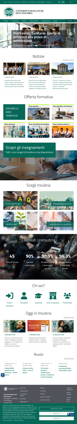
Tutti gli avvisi (69, 358)
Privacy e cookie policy (7, 420)
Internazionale (46, 21)
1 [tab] (34, 45)
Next (70, 33)
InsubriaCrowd (20, 221)
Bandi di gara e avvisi (69, 399)
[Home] (24, 12)
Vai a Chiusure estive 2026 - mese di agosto (29, 370)
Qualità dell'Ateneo (20, 200)
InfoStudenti (49, 2)
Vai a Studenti (24, 298)
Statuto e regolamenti (70, 389)
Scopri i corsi (65, 173)
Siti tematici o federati (23, 395)
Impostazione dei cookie (56, 408)
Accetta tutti (56, 418)
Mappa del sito (24, 402)
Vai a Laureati (38, 298)
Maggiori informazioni (38, 40)
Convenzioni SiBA (44, 400)
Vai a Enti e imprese (53, 298)
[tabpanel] (38, 35)
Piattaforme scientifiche (56, 200)
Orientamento (25, 2)
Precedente (6, 33)
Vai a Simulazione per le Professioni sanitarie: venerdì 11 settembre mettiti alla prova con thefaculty (38, 334)
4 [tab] (41, 45)
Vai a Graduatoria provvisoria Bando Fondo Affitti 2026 (66, 370)
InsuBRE (42, 394)
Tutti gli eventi (68, 317)
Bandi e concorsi (69, 393)
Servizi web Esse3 (32, 2)
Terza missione (34, 21)
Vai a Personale (67, 298)
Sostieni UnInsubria (45, 397)
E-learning (43, 391)
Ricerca (24, 21)
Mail (63, 2)
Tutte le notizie (68, 60)
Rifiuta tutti (56, 413)
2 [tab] (36, 45)
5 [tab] (43, 45)
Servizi (55, 21)
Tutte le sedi (11, 2)
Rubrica (5, 2)
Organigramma (24, 391)
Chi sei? (70, 21)
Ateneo (6, 21)
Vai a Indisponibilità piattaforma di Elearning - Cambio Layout (11, 370)
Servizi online (17, 2)
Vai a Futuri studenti (9, 298)
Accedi (67, 2)
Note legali (23, 399)
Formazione (15, 21)
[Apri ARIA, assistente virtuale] (71, 414)
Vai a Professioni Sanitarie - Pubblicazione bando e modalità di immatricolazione (47, 370)
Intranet (42, 388)
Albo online (23, 388)
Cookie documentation (19, 420)
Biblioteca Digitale (41, 2)
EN (70, 2)
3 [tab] (38, 45)
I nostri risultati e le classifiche (56, 221)
